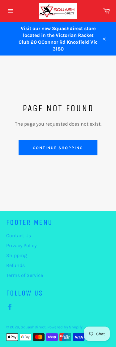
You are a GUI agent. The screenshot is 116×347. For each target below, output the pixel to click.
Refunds (15, 265)
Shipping (16, 255)
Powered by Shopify (65, 327)
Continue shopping (58, 147)
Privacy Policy (21, 245)
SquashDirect (33, 327)
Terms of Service (24, 275)
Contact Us (18, 235)
